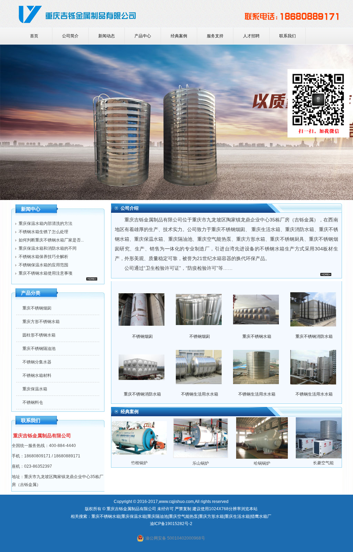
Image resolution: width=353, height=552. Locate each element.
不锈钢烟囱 (142, 336)
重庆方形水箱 (211, 516)
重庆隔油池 (180, 239)
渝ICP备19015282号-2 (171, 523)
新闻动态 (106, 36)
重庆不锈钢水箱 (256, 336)
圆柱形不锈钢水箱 (39, 335)
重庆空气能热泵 (214, 239)
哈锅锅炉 (272, 463)
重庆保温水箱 (34, 389)
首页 (34, 36)
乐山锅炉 (210, 463)
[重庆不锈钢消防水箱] (313, 330)
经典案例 (179, 36)
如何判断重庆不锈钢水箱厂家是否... (51, 240)
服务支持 (215, 36)
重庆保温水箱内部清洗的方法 (45, 223)
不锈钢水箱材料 (36, 375)
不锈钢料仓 (32, 402)
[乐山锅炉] (210, 458)
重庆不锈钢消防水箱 (314, 336)
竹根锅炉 (149, 462)
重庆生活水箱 (265, 229)
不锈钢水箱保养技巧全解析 (43, 256)
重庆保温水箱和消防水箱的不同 (48, 248)
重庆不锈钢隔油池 (39, 348)
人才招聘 (251, 36)
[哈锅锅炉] (272, 458)
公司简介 (70, 36)
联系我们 (287, 36)
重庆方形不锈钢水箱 (41, 321)
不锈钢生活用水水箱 (199, 394)
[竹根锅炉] (149, 458)
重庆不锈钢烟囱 (36, 308)
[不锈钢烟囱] (141, 331)
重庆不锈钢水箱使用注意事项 (45, 273)
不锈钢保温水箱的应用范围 (43, 265)
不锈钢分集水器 (36, 362)
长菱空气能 (333, 462)
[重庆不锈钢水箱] (256, 331)
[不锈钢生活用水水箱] (199, 388)
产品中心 (142, 36)
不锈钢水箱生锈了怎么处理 (43, 231)
